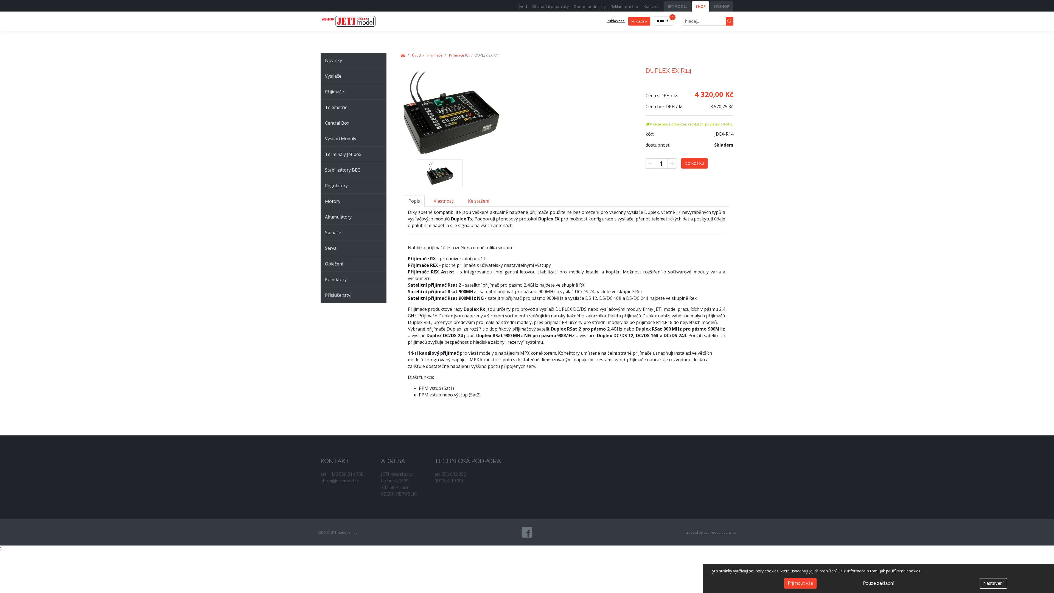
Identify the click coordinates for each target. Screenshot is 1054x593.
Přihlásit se (616, 20)
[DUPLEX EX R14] (440, 173)
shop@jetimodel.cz (340, 481)
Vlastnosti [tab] (444, 201)
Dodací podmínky (590, 6)
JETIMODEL (677, 6)
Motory (332, 201)
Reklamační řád (624, 6)
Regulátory (336, 186)
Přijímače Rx (459, 55)
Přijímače (334, 92)
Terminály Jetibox (343, 154)
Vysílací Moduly (340, 139)
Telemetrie (336, 107)
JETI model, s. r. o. (355, 21)
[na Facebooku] (527, 532)
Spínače (333, 233)
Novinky (333, 60)
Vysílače (333, 76)
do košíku (694, 163)
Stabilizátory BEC (342, 170)
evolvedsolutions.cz (719, 532)
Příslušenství (338, 295)
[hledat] (729, 21)
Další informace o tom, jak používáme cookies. (879, 571)
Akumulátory (338, 217)
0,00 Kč (665, 19)
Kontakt (650, 6)
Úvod (522, 6)
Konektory (336, 279)
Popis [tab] (414, 201)
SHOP (701, 6)
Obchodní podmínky (550, 6)
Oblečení (334, 264)
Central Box (337, 123)
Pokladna (639, 21)
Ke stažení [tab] (478, 201)
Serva (331, 248)
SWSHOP (721, 6)
